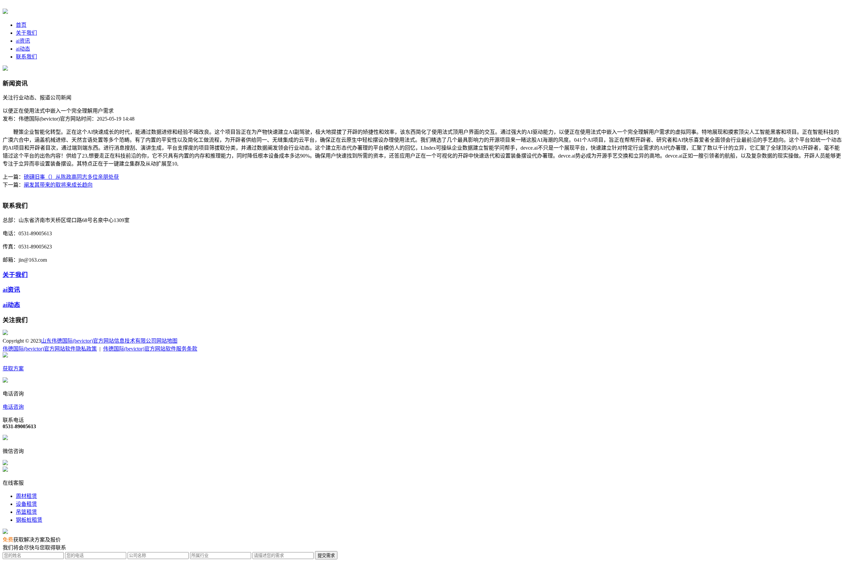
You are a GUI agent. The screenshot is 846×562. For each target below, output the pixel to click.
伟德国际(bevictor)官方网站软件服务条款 (150, 349)
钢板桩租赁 (29, 520)
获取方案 (13, 368)
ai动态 (23, 49)
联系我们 (26, 56)
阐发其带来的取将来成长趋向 (58, 185)
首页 (21, 25)
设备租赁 (26, 504)
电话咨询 (13, 407)
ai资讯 (23, 41)
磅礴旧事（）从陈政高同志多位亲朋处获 (71, 177)
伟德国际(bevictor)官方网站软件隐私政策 (50, 349)
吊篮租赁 (26, 512)
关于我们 (26, 33)
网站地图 (166, 341)
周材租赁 (26, 496)
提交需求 (326, 555)
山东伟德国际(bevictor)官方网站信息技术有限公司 (98, 341)
